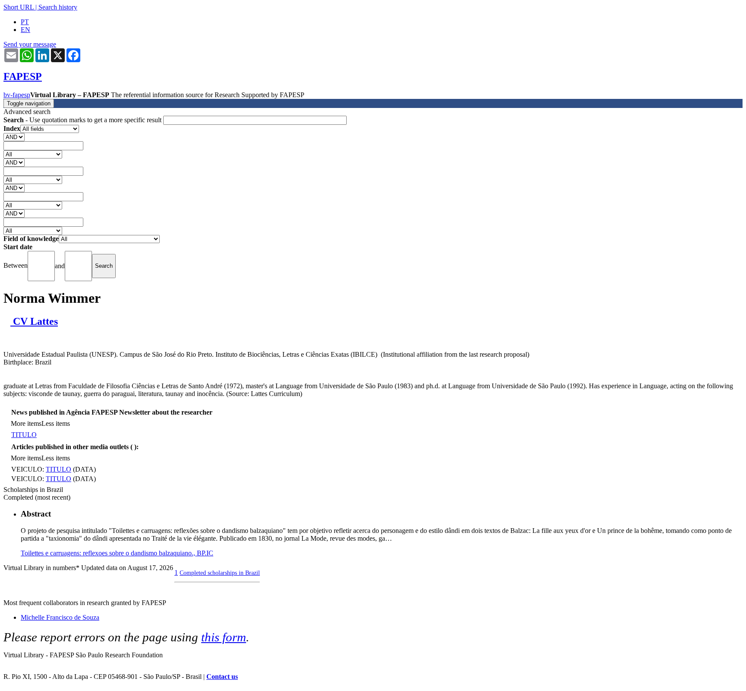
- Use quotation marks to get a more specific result (83, 120)
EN (25, 29)
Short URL (18, 7)
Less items (55, 423)
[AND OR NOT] (14, 136)
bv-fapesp (16, 94)
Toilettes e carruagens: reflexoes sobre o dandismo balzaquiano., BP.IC (117, 553)
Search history (57, 7)
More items (26, 423)
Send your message (29, 44)
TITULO (24, 434)
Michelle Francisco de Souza (60, 617)
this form (223, 637)
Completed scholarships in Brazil (220, 572)
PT (25, 21)
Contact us (222, 676)
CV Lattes (34, 321)
